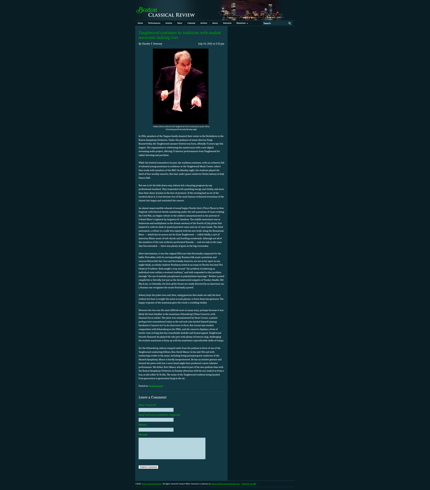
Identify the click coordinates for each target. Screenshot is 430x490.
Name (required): (148, 404)
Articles (168, 23)
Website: (143, 424)
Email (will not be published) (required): (160, 414)
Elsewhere (241, 23)
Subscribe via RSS (249, 484)
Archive (203, 23)
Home (140, 23)
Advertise (227, 23)
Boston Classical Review (168, 10)
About (215, 23)
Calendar (191, 23)
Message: (143, 434)
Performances (154, 23)
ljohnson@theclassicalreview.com (225, 484)
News (179, 23)
